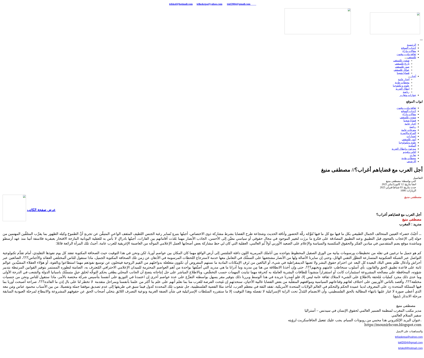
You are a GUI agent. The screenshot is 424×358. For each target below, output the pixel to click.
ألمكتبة (412, 145)
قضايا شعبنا (403, 73)
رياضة (406, 91)
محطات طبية (402, 82)
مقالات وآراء (409, 114)
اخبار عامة (410, 123)
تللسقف (411, 57)
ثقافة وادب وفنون (406, 54)
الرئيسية (411, 44)
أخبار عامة (403, 79)
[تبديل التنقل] (421, 39)
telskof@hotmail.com (410, 348)
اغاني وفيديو (409, 152)
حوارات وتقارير (408, 95)
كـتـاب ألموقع (408, 47)
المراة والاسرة (408, 133)
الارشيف (411, 161)
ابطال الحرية (402, 88)
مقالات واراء (409, 51)
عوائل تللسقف (401, 69)
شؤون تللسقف (401, 60)
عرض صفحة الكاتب (41, 209)
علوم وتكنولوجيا (407, 142)
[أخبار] (409, 77)
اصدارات (411, 136)
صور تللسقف (402, 66)
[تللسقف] (406, 58)
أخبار (413, 76)
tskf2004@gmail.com (238, 4)
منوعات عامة (408, 130)
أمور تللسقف (409, 139)
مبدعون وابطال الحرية (404, 148)
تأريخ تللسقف (402, 63)
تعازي (413, 155)
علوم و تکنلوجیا (401, 85)
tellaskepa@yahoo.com (209, 4)
